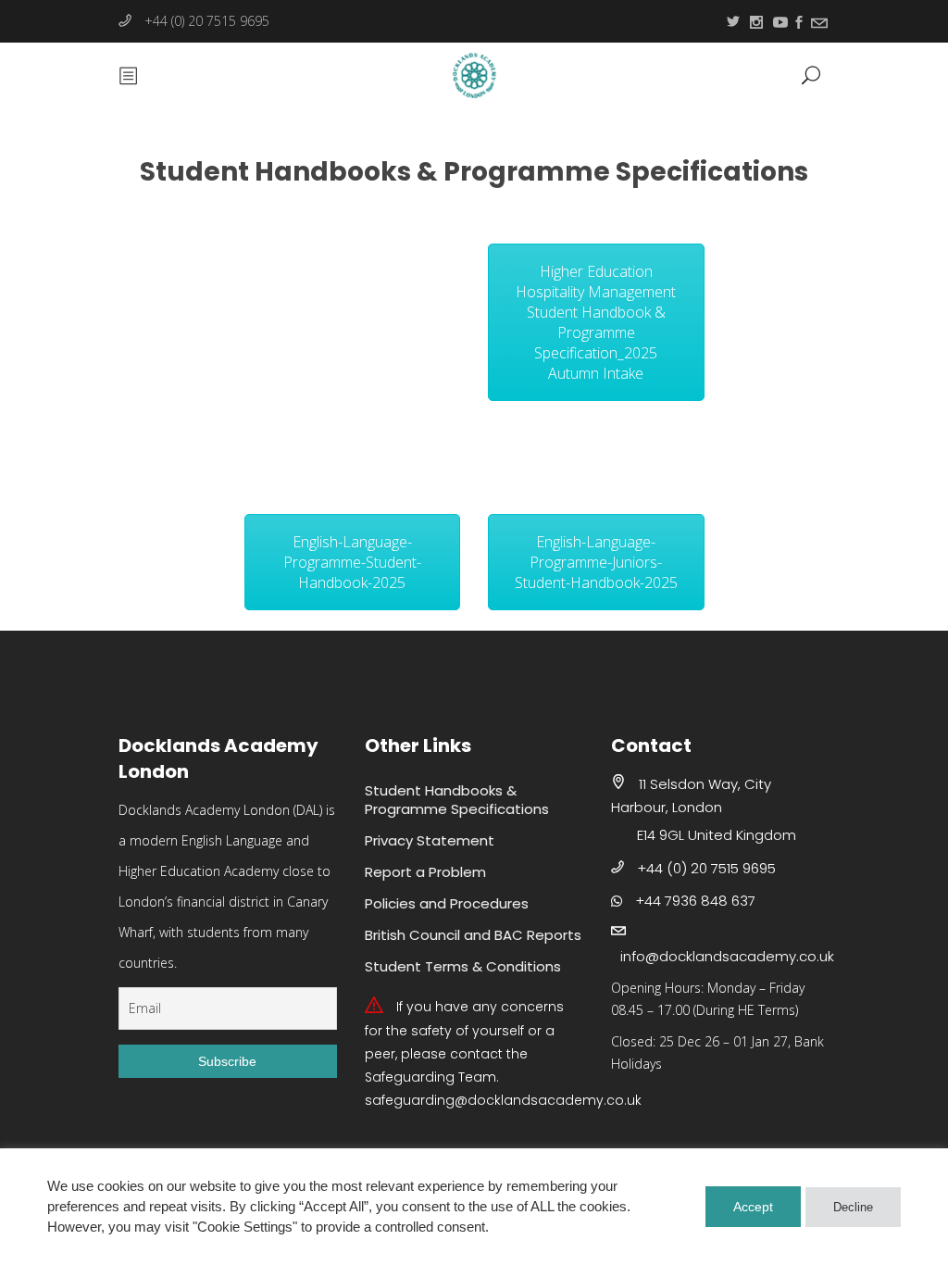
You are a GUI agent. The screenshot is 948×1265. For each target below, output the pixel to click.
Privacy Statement (429, 840)
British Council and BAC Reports (473, 935)
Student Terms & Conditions (463, 966)
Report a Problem (425, 872)
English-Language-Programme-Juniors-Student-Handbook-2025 (596, 562)
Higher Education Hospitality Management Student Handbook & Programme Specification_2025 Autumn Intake (596, 322)
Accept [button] (753, 1206)
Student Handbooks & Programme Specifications (457, 800)
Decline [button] (853, 1207)
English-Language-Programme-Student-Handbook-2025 (352, 562)
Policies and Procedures (447, 903)
